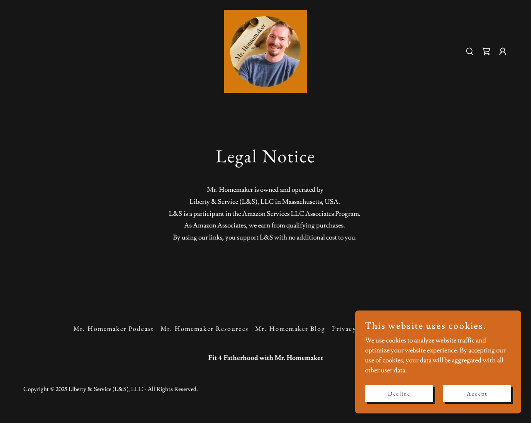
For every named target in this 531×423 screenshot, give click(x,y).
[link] (265, 50)
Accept (477, 393)
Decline (399, 393)
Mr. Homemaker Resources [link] (204, 328)
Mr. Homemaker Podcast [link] (113, 328)
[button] (502, 51)
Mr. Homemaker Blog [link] (290, 328)
